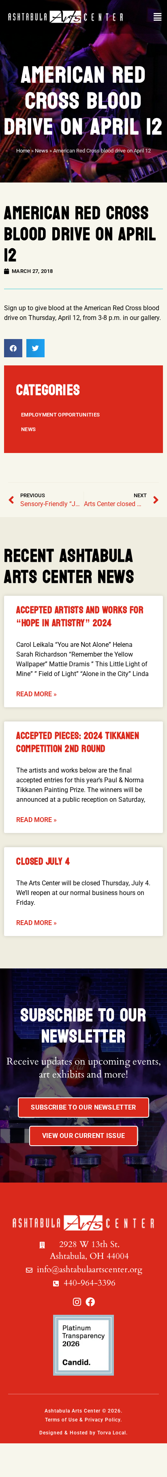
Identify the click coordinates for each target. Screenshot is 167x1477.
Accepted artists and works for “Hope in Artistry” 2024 (79, 616)
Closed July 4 (43, 861)
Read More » (36, 694)
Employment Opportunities (60, 415)
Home (23, 151)
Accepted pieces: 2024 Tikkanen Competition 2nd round (77, 742)
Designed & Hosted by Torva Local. (83, 1433)
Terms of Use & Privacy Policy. (83, 1420)
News (41, 151)
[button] (157, 17)
